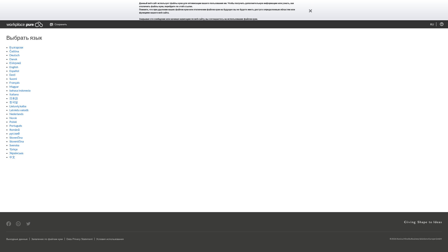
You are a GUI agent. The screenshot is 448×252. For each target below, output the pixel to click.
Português (15, 125)
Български (16, 47)
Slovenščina (16, 141)
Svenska (14, 145)
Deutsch (14, 55)
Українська (16, 153)
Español (14, 70)
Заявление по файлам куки (47, 239)
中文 (12, 157)
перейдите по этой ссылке (178, 6)
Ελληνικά (15, 63)
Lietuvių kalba (17, 106)
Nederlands (16, 113)
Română (14, 129)
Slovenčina (16, 137)
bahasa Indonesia (19, 90)
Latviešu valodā (18, 110)
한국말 (13, 102)
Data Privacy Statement (79, 239)
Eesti (12, 74)
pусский (14, 133)
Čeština (14, 51)
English (13, 67)
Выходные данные (17, 239)
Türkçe (13, 149)
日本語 (13, 98)
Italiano (14, 94)
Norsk (13, 118)
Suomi (13, 78)
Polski (13, 121)
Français (14, 82)
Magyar (14, 86)
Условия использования (110, 239)
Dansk (13, 59)
